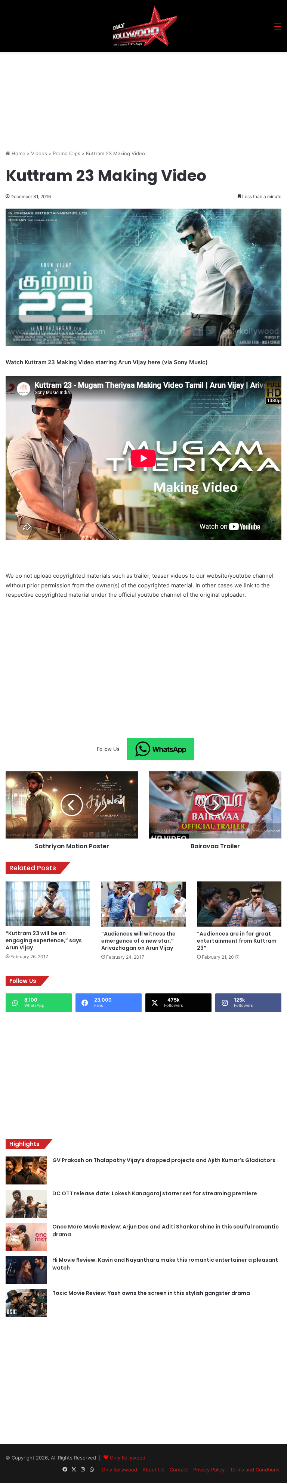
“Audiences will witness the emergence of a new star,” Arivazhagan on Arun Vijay (138, 941)
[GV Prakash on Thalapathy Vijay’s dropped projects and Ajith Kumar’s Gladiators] (26, 1170)
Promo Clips (66, 153)
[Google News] (160, 749)
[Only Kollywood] (143, 26)
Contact (179, 1470)
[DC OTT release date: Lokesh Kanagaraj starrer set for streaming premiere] (26, 1204)
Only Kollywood (127, 1458)
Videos (39, 153)
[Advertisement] (142, 72)
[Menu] (277, 29)
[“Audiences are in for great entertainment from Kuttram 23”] (239, 904)
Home (17, 153)
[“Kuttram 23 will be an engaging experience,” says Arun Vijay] (48, 903)
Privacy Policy (209, 1470)
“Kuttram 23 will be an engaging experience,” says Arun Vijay (44, 940)
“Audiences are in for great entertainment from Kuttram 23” (237, 941)
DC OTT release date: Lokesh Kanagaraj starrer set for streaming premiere (154, 1193)
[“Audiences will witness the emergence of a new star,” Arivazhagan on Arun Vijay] (143, 904)
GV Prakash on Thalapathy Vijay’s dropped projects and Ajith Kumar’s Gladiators (163, 1160)
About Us (153, 1470)
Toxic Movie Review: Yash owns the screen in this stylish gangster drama (151, 1293)
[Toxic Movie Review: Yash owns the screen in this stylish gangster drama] (26, 1303)
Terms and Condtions (255, 1470)
